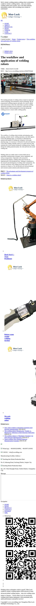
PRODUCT (8, 508)
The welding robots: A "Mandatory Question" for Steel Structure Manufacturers (18, 436)
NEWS (6, 28)
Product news (21, 39)
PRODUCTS (8, 27)
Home (14, 39)
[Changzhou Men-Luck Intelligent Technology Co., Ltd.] (11, 19)
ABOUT (7, 25)
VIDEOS (7, 30)
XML (6, 513)
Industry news (8, 51)
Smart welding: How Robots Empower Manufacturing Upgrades (15, 440)
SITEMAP (7, 511)
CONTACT (8, 33)
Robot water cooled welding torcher (9, 337)
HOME (6, 23)
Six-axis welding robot (7, 418)
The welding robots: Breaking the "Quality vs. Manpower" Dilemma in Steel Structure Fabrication (19, 431)
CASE (6, 32)
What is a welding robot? (13, 175)
